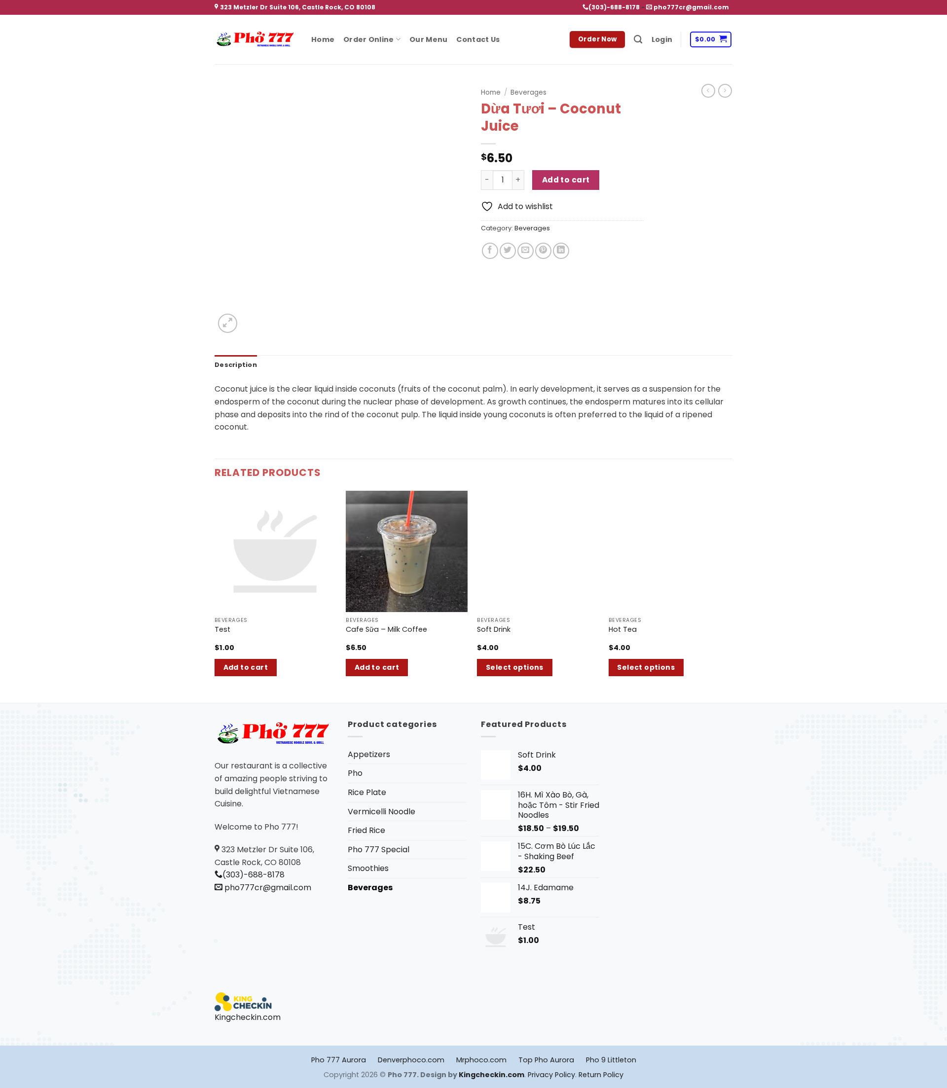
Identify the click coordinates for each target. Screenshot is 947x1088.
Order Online (368, 39)
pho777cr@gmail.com (690, 7)
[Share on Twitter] (508, 251)
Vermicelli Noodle (381, 811)
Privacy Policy (551, 1075)
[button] (662, 39)
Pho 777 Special (378, 849)
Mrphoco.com (481, 1060)
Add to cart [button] (245, 667)
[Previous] (215, 596)
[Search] (638, 40)
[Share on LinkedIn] (561, 251)
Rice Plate (367, 792)
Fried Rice (366, 830)
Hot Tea (623, 629)
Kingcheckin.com (248, 1017)
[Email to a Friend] (525, 251)
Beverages (528, 92)
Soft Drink (493, 629)
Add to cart (566, 180)
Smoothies (368, 868)
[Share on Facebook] (490, 251)
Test (222, 629)
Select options (515, 667)
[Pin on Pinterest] (543, 251)
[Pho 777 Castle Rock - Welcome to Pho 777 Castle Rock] (255, 40)
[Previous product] (725, 91)
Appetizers (369, 754)
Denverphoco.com (411, 1060)
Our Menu (428, 39)
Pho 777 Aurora (338, 1060)
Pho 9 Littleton (611, 1060)
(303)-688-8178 (614, 7)
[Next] (729, 596)
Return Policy (601, 1075)
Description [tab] (236, 365)
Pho (355, 773)
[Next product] (708, 91)
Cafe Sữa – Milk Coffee (386, 629)
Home (322, 39)
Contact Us (478, 39)
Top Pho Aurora (546, 1060)
